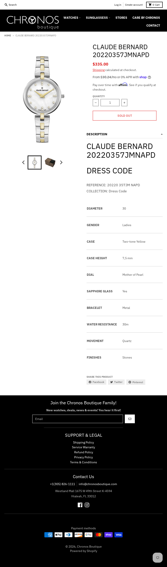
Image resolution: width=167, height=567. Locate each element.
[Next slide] (61, 162)
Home (7, 35)
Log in (117, 4)
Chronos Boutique (89, 546)
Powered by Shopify (83, 551)
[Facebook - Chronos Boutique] (80, 505)
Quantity (99, 96)
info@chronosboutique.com (98, 484)
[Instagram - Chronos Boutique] (87, 505)
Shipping (99, 70)
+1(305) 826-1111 (62, 484)
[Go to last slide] (24, 162)
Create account (134, 4)
